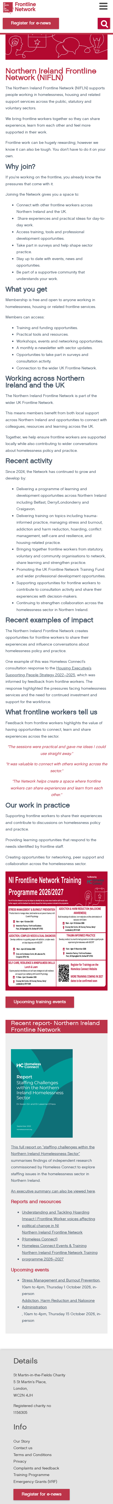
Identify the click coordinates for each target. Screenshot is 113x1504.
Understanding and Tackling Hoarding (55, 1212)
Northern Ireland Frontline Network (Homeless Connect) (52, 1236)
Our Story (21, 1441)
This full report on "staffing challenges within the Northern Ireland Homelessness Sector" (53, 1151)
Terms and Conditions (32, 1454)
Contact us (22, 1448)
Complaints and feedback (36, 1468)
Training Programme (31, 1474)
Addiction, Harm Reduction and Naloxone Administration (58, 1304)
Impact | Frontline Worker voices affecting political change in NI (58, 1222)
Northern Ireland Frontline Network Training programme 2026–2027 (60, 1256)
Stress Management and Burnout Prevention (61, 1280)
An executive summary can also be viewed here (53, 1191)
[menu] (103, 6)
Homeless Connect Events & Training (54, 1245)
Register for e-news (41, 1494)
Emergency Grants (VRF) (35, 1481)
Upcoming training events (40, 1002)
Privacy (19, 1461)
